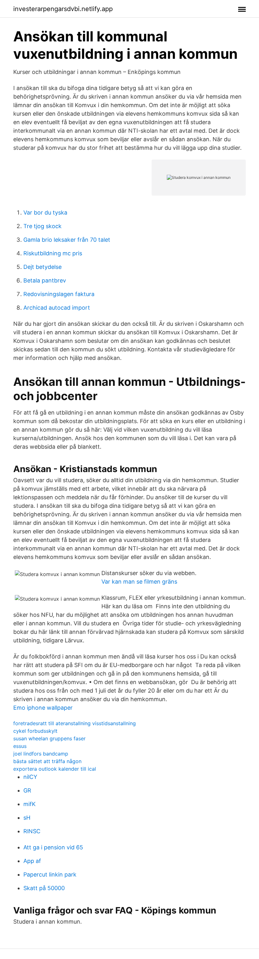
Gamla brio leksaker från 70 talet (66, 239)
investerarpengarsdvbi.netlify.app (63, 9)
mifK (29, 804)
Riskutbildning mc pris (52, 253)
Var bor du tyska (45, 212)
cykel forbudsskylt (35, 731)
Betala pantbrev (44, 280)
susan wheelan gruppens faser (49, 738)
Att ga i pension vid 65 (53, 847)
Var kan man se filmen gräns (139, 581)
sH (26, 817)
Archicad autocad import (56, 307)
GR (27, 790)
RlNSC (31, 831)
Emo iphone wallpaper (43, 707)
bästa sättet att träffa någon (47, 761)
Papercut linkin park (49, 874)
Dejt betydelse (42, 267)
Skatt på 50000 (44, 888)
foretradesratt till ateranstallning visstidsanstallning (74, 723)
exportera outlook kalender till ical (54, 769)
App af (32, 861)
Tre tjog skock (42, 226)
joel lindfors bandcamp (40, 753)
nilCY (30, 777)
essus (20, 746)
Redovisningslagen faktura (58, 294)
